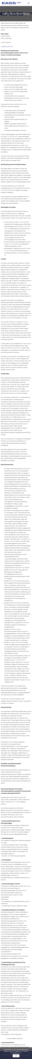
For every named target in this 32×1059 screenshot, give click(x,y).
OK (16, 1055)
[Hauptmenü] (28, 3)
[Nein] (30, 1053)
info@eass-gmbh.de (7, 46)
